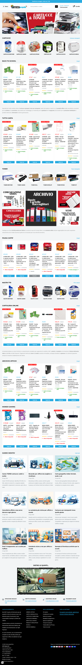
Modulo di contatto (6, 659)
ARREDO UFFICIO (30, 612)
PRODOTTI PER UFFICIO (32, 622)
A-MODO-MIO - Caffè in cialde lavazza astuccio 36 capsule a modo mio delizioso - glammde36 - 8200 (60, 260)
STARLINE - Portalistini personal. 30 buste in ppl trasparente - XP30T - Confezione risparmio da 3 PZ (34, 83)
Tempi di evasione (47, 622)
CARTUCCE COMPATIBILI (32, 616)
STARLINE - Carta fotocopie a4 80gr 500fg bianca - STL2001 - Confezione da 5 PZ (8, 140)
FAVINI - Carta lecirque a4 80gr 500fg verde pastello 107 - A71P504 (34, 139)
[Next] (80, 48)
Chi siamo (45, 612)
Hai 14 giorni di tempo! (30, 601)
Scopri (78, 61)
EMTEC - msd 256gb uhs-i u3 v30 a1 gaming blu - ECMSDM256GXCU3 (8, 428)
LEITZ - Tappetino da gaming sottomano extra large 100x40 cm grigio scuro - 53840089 (34, 429)
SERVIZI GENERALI (30, 627)
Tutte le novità (46, 627)
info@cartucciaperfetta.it (7, 661)
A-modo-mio (6, 265)
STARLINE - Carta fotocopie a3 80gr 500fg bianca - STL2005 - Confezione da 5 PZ (47, 140)
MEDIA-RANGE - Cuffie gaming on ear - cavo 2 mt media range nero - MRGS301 (47, 429)
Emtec (4, 432)
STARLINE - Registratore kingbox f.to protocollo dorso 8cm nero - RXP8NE (47, 382)
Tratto (18, 86)
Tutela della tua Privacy (49, 625)
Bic (68, 331)
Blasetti (57, 86)
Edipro (56, 143)
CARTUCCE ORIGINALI (31, 618)
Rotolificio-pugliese (73, 153)
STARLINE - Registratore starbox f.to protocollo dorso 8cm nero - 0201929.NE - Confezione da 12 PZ (21, 383)
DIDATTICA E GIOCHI (31, 620)
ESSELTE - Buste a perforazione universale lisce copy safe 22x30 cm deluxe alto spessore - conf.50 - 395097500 (73, 383)
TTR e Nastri (76, 282)
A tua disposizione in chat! (52, 601)
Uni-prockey (45, 334)
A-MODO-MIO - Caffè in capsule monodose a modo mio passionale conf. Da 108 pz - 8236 (21, 260)
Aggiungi (9, 101)
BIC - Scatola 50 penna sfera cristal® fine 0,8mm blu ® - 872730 (73, 327)
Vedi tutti (77, 453)
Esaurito (35, 276)
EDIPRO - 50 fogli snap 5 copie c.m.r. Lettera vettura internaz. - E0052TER (60, 139)
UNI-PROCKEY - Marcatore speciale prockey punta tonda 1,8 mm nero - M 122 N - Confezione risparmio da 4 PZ (47, 328)
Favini (30, 143)
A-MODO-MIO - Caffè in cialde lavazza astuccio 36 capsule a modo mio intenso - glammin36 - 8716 (73, 260)
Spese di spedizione (48, 620)
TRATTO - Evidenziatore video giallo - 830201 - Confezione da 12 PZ (21, 82)
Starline (31, 89)
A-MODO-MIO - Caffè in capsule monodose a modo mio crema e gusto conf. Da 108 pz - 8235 (8, 260)
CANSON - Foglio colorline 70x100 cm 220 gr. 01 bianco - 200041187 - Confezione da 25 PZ (60, 327)
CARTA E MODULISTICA (32, 614)
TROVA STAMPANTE (41, 28)
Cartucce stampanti (75, 38)
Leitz (30, 434)
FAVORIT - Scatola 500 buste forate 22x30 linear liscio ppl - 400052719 (8, 82)
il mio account (63, 7)
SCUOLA (28, 625)
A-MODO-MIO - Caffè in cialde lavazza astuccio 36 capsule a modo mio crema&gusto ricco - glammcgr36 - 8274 (47, 260)
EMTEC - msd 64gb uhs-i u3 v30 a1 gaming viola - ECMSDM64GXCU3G (21, 428)
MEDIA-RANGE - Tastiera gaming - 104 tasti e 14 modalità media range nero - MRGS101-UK (73, 429)
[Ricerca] (56, 6)
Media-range (45, 434)
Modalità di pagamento (48, 618)
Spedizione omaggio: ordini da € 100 (41, 1)
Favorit (5, 86)
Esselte (70, 389)
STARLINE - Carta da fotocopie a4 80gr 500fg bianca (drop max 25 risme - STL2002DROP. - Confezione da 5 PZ (21, 141)
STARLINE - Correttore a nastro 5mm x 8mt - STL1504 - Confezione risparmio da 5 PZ (47, 83)
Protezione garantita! (71, 601)
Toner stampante (75, 169)
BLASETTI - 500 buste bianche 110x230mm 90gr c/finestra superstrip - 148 (60, 82)
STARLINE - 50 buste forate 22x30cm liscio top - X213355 (73, 81)
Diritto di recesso (47, 616)
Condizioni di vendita (48, 614)
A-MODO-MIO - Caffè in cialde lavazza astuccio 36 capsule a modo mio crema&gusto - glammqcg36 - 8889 (34, 260)
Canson (57, 332)
